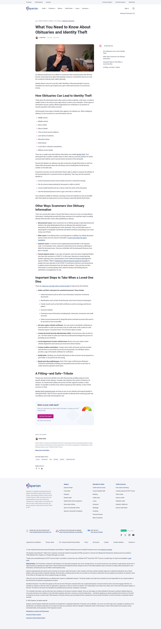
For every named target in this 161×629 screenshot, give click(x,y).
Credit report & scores (46, 21)
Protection (52, 8)
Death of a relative (68, 21)
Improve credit (120, 497)
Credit (43, 8)
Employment (44, 459)
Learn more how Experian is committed (70, 532)
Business (48, 2)
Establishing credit (70, 459)
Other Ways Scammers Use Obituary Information (114, 57)
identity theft (80, 154)
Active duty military (69, 504)
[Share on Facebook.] (36, 468)
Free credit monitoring (122, 487)
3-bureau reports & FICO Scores (125, 491)
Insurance (85, 8)
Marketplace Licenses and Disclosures (37, 611)
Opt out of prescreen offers (72, 507)
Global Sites (132, 2)
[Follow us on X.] (125, 535)
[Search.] (133, 8)
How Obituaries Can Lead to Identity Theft (114, 52)
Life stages (57, 21)
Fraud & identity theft (99, 491)
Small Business (39, 2)
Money (60, 8)
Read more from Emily (42, 450)
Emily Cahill (42, 37)
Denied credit (68, 497)
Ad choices (96, 542)
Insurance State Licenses (33, 614)
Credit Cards (68, 8)
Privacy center (50, 542)
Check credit (119, 494)
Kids (51, 459)
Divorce (37, 459)
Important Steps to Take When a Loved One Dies (113, 63)
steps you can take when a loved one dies (56, 286)
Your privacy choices (97, 532)
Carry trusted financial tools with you (40, 532)
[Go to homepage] (36, 21)
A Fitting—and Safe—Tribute (111, 67)
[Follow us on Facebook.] (121, 535)
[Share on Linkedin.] (42, 468)
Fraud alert (67, 491)
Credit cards (96, 497)
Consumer (29, 2)
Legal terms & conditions (33, 542)
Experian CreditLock (122, 504)
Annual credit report (121, 507)
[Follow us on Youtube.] (133, 535)
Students (62, 459)
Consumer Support (107, 2)
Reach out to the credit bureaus (48, 361)
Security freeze (68, 487)
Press (86, 542)
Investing (95, 511)
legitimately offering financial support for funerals (71, 261)
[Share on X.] (39, 468)
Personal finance (98, 514)
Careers (106, 542)
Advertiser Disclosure (126, 13)
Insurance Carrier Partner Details (35, 618)
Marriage (56, 459)
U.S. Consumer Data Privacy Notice (69, 542)
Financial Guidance (120, 2)
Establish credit (120, 501)
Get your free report (45, 416)
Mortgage (95, 507)
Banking (95, 494)
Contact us (131, 542)
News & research (98, 518)
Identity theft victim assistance (73, 501)
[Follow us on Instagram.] (129, 535)
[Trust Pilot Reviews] (127, 531)
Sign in (127, 8)
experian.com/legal (106, 549)
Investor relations (118, 542)
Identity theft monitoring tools (45, 391)
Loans (77, 8)
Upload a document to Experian (73, 511)
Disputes (66, 494)
